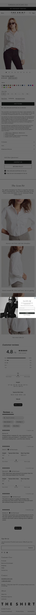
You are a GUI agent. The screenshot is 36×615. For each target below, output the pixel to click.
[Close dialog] (35, 298)
